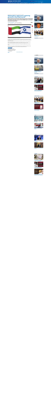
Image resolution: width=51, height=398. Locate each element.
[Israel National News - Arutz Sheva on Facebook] (39, 2)
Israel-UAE (15, 23)
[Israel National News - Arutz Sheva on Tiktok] (42, 2)
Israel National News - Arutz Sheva (12, 1)
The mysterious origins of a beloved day (12, 49)
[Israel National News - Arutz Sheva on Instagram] (40, 2)
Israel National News (9, 14)
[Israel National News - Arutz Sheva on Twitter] (38, 2)
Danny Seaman (11, 23)
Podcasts (12, 14)
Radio (8, 23)
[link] (38, 21)
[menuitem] (8, 2)
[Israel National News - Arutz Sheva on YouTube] (41, 2)
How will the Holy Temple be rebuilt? (11, 50)
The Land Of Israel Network (19, 23)
